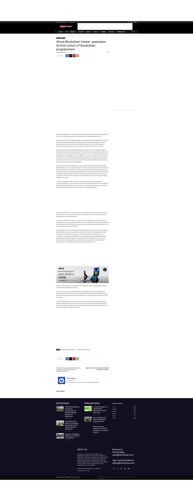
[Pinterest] (74, 55)
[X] (132, 22)
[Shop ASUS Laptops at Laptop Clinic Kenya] (82, 274)
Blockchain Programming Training (68, 349)
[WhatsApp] (77, 55)
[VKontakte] (124, 468)
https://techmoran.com (71, 380)
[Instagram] (131, 22)
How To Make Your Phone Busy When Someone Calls (99, 419)
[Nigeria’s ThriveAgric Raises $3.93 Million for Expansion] (60, 435)
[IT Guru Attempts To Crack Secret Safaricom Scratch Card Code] (88, 408)
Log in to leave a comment (62, 393)
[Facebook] (129, 22)
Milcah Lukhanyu (61, 52)
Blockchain (58, 38)
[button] (133, 32)
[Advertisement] (45, 10)
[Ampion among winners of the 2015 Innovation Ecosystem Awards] (88, 428)
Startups (63, 38)
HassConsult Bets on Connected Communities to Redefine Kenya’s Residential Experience (72, 411)
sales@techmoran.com (83, 470)
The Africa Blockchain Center (63, 134)
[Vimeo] (134, 22)
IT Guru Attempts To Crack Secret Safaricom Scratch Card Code (100, 409)
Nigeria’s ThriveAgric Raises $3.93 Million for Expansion (72, 436)
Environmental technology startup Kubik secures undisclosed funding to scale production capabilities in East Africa (68, 369)
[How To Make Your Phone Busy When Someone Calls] (88, 419)
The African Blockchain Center (83, 349)
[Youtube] (136, 22)
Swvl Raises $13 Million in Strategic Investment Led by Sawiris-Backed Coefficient (71, 425)
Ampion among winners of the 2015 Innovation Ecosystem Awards (100, 429)
